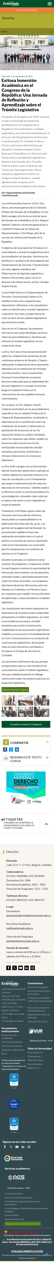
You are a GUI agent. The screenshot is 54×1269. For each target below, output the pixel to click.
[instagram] (32, 968)
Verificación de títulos (37, 1021)
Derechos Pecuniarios (12, 1046)
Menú (4, 31)
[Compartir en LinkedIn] (17, 749)
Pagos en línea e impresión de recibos (23, 1223)
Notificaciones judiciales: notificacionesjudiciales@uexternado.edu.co (40, 999)
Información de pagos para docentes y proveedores (22, 1203)
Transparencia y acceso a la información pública (14, 1067)
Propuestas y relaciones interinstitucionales (39, 1009)
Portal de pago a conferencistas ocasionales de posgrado (26, 1210)
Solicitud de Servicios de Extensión (39, 1016)
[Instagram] (29, 1147)
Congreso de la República (18, 822)
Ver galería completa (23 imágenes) (26, 724)
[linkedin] (26, 968)
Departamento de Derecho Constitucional (19, 826)
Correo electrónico (14, 1193)
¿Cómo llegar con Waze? (13, 1021)
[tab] (26, 758)
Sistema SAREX (12, 1215)
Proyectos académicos (12, 1042)
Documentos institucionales (10, 1030)
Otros (4, 1053)
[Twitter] (11, 1147)
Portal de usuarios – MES (18, 1188)
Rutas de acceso (35, 1052)
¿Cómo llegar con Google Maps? (13, 1016)
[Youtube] (17, 1147)
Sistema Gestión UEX (14, 1219)
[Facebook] (5, 1147)
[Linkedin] (23, 1147)
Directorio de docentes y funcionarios (39, 992)
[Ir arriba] (46, 823)
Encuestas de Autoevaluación (18, 1197)
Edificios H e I (34, 1068)
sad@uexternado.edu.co (19, 928)
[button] (49, 3)
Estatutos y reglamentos (13, 1050)
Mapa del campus (36, 1060)
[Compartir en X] (11, 749)
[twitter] (14, 968)
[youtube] (20, 968)
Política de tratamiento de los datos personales (13, 1061)
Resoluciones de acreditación (9, 1036)
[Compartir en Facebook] (5, 749)
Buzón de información (38, 987)
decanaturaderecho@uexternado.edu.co (28, 915)
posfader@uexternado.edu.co (22, 940)
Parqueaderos (34, 1056)
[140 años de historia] (47, 1255)
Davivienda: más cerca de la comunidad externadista (27, 1235)
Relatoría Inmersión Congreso (15, 689)
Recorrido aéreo (35, 1064)
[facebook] (8, 968)
